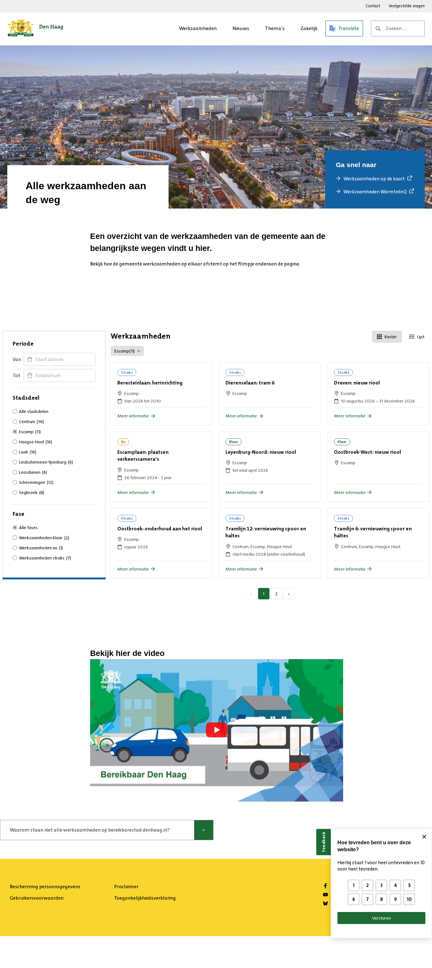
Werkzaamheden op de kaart (374, 179)
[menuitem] (198, 28)
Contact (373, 6)
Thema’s (275, 28)
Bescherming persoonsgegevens (45, 886)
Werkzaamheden (198, 28)
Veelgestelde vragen (407, 6)
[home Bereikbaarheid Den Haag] (35, 28)
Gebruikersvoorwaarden (37, 898)
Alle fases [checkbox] (28, 527)
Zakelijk (309, 28)
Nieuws (240, 28)
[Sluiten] (424, 837)
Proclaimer (126, 886)
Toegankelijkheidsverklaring (145, 898)
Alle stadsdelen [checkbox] (33, 411)
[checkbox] (54, 421)
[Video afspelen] (216, 730)
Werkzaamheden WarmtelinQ (375, 192)
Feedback (323, 842)
